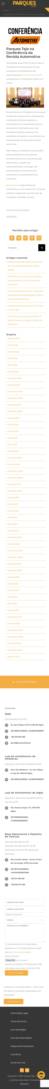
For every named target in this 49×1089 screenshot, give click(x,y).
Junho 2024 (13, 511)
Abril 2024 (12, 524)
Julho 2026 (13, 345)
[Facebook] (12, 238)
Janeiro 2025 (14, 464)
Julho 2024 (13, 504)
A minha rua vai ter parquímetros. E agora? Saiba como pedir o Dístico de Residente (25, 320)
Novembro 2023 (15, 557)
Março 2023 (13, 610)
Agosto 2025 (13, 418)
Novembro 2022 (15, 637)
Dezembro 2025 (15, 391)
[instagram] (27, 1070)
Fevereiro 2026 (15, 378)
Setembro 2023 (15, 570)
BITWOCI (24, 1084)
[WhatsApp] (25, 238)
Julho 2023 (13, 584)
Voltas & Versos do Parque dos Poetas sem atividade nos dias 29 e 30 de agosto (25, 266)
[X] (19, 238)
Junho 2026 (13, 352)
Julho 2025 (13, 424)
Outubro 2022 (14, 643)
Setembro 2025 (15, 411)
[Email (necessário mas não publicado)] (39, 238)
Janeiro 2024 (14, 544)
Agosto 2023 (13, 577)
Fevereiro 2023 (15, 617)
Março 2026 (13, 371)
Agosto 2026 (13, 338)
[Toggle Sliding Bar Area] (46, 10)
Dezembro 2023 (15, 550)
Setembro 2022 (15, 650)
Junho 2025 (13, 431)
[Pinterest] (32, 238)
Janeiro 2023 (14, 623)
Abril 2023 (12, 603)
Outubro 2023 (14, 564)
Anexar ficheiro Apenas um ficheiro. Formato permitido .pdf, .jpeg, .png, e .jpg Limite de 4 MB (23, 962)
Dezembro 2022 (15, 630)
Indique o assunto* (23, 917)
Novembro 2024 (15, 477)
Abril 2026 (12, 365)
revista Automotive (31, 75)
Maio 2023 (12, 597)
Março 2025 (13, 451)
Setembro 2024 (15, 491)
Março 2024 (13, 530)
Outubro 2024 (14, 484)
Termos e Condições (21, 952)
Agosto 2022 (13, 656)
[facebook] (22, 1070)
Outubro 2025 (14, 405)
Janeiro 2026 (14, 385)
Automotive (13, 185)
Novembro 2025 (15, 398)
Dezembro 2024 (15, 471)
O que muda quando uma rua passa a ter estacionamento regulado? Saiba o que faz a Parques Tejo (25, 295)
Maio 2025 (12, 438)
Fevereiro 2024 (15, 537)
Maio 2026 (12, 358)
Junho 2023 (13, 590)
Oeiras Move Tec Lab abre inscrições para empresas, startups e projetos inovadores (24, 280)
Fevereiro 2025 (15, 458)
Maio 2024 (13, 517)
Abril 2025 (12, 444)
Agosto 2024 (14, 497)
